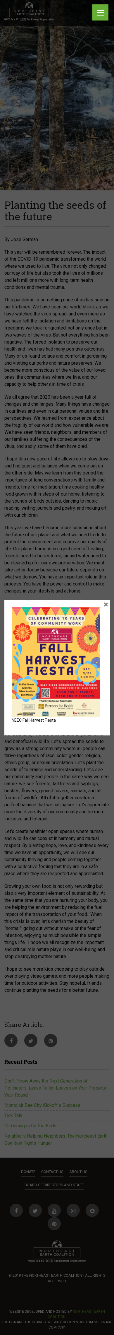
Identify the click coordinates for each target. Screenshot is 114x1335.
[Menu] (100, 12)
